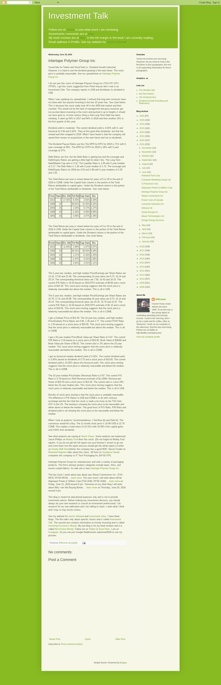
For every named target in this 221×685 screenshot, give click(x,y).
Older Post (120, 639)
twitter (71, 29)
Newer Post (54, 639)
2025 (142, 120)
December (147, 148)
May (144, 225)
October (146, 156)
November (147, 152)
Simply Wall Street (60, 449)
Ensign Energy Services (153, 220)
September (147, 160)
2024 (142, 124)
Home (88, 639)
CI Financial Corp (150, 184)
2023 (142, 128)
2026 (142, 116)
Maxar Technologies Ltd (153, 216)
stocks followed (117, 42)
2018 (142, 246)
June (144, 172)
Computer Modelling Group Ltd (156, 180)
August (145, 164)
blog (90, 33)
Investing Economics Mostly (62, 525)
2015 (142, 258)
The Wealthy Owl (147, 90)
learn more (76, 478)
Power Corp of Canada (152, 200)
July (144, 168)
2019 (142, 144)
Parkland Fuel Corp (151, 175)
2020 (142, 140)
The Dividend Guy (147, 97)
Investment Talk (78, 16)
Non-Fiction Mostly (64, 529)
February (146, 237)
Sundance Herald (110, 452)
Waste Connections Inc (152, 196)
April (144, 229)
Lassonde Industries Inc (153, 204)
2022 (142, 132)
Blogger (123, 662)
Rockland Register (57, 452)
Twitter (92, 529)
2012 (142, 271)
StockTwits (104, 529)
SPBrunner (160, 299)
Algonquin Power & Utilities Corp (157, 188)
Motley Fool (72, 439)
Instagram (53, 532)
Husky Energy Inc (150, 212)
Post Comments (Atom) (72, 644)
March (145, 233)
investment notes (97, 516)
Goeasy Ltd (147, 208)
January (146, 241)
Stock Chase (87, 436)
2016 (142, 254)
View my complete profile (148, 337)
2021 (142, 136)
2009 (142, 283)
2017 (142, 250)
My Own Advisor (146, 94)
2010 (142, 279)
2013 (142, 267)
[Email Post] (83, 543)
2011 (142, 275)
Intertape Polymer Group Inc (105, 468)
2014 (142, 262)
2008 (142, 287)
